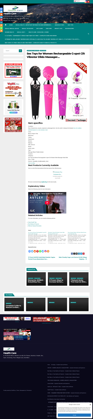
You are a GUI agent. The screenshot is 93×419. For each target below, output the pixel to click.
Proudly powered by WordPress (9, 390)
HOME (11, 25)
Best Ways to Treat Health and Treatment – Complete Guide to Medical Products (31, 42)
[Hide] (0, 33)
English (78, 1)
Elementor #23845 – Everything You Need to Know (36, 282)
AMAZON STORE (59, 25)
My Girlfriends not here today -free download (56, 399)
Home (49, 364)
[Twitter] (32, 250)
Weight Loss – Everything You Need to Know (56, 412)
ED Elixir (17, 321)
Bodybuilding (69, 28)
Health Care (9, 13)
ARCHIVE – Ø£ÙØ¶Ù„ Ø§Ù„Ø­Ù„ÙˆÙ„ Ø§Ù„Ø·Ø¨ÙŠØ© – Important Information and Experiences (66, 367)
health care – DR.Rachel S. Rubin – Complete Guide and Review (60, 386)
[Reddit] (35, 250)
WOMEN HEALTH (9, 32)
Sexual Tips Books (27, 28)
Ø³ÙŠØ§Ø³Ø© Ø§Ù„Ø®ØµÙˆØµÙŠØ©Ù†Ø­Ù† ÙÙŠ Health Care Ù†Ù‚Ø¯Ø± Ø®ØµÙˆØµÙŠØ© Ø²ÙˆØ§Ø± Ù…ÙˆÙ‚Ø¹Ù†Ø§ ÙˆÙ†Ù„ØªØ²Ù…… (42, 39)
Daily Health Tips (32, 222)
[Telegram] (43, 250)
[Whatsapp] (40, 250)
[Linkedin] (1, 17)
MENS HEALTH (30, 278)
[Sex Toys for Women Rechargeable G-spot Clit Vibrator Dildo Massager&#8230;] (38, 238)
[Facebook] (29, 250)
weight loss (58, 28)
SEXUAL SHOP (21, 32)
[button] (90, 404)
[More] (48, 250)
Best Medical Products (33, 224)
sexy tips (70, 25)
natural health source (46, 323)
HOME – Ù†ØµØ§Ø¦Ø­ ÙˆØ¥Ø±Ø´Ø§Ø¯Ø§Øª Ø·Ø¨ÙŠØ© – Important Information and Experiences (67, 392)
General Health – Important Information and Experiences (59, 383)
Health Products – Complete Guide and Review (57, 389)
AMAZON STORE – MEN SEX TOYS (33, 50)
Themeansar (29, 390)
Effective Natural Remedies (34, 225)
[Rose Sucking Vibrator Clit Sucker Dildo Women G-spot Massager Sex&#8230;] (78, 238)
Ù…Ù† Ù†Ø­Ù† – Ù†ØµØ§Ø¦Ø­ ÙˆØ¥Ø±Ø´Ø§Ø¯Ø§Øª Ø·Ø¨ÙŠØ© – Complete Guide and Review (31, 35)
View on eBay (31, 163)
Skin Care (49, 28)
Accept (74, 415)
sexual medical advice (12, 28)
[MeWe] (1, 22)
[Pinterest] (37, 250)
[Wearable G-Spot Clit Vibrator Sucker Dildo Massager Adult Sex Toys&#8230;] (58, 238)
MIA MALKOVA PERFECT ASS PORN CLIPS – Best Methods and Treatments (63, 396)
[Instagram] (45, 250)
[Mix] (1, 25)
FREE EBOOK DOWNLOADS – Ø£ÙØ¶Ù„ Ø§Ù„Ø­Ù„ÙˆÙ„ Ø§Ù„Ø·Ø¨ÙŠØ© (62, 380)
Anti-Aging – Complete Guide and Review (59, 364)
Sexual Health (43, 50)
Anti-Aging (39, 28)
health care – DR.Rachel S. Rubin (39, 32)
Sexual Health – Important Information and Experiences (33, 25)
